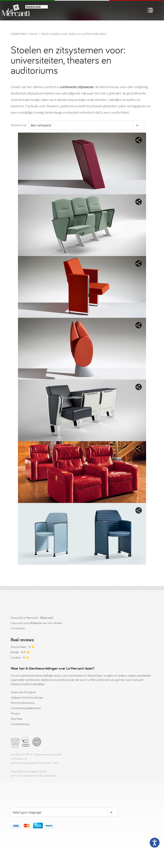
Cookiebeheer (20, 724)
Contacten (18, 628)
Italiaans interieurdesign (27, 697)
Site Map (16, 718)
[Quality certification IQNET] (37, 742)
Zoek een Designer (23, 692)
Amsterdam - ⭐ (23, 647)
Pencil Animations (23, 703)
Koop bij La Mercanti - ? (32, 617)
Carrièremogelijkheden (26, 708)
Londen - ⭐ (20, 657)
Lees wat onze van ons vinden (36, 623)
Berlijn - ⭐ (20, 652)
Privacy (15, 713)
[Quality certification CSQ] (26, 742)
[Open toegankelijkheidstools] (154, 843)
